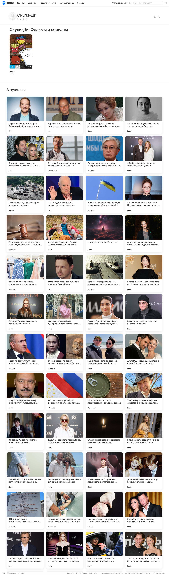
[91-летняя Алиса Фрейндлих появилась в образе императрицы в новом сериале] (25, 431)
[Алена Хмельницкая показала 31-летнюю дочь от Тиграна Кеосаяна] (143, 115)
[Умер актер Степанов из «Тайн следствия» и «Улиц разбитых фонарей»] (143, 391)
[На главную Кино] (9, 3)
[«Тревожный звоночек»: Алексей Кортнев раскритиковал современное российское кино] (64, 115)
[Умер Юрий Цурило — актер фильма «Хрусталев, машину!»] (25, 391)
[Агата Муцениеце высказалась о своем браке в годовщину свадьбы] (143, 352)
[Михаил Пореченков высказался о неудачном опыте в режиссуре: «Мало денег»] (25, 550)
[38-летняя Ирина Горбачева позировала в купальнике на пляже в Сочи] (104, 471)
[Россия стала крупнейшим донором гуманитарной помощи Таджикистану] (64, 391)
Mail (3, 573)
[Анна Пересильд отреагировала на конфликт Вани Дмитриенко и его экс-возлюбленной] (143, 550)
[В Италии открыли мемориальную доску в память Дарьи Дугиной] (25, 510)
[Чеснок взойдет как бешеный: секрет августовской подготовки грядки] (104, 510)
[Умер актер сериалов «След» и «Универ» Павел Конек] (64, 273)
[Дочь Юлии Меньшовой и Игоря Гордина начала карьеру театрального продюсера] (143, 471)
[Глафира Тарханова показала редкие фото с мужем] (25, 312)
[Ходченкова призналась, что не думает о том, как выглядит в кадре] (64, 550)
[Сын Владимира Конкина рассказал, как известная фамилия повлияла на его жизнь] (64, 194)
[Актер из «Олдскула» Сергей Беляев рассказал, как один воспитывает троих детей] (64, 233)
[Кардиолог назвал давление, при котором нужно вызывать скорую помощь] (64, 510)
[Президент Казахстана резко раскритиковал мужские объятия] (104, 154)
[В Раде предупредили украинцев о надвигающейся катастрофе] (104, 194)
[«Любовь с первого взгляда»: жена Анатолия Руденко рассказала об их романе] (143, 154)
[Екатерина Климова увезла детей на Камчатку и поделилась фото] (143, 273)
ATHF (12, 71)
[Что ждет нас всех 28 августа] (104, 233)
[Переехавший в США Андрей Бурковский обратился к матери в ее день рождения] (25, 115)
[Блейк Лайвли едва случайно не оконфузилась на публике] (143, 431)
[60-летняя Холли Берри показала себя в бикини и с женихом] (64, 471)
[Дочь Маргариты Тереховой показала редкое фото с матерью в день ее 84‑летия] (104, 115)
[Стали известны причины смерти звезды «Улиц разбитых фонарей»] (104, 431)
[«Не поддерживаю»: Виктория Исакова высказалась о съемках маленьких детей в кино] (143, 194)
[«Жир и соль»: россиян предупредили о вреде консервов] (104, 391)
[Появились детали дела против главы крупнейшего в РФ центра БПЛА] (25, 233)
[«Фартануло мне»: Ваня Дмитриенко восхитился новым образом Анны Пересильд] (64, 312)
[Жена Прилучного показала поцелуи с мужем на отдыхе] (143, 510)
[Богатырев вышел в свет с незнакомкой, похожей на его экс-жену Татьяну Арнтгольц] (25, 154)
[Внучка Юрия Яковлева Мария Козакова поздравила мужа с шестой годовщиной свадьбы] (104, 312)
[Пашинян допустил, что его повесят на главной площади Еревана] (25, 352)
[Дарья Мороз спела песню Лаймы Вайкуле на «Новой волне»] (64, 431)
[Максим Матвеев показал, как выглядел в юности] (143, 312)
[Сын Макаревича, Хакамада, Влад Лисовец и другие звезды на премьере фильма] (143, 233)
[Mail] (3, 3)
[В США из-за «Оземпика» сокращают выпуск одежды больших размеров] (25, 273)
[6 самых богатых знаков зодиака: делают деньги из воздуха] (64, 154)
